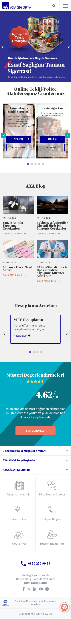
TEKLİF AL (18, 139)
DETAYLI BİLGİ (18, 147)
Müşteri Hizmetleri (52, 543)
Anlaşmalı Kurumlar (19, 494)
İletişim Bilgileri (52, 519)
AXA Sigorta (16, 5)
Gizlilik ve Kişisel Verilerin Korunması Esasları (35, 602)
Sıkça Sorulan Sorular (52, 494)
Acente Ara (19, 519)
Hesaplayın (20, 335)
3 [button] (35, 164)
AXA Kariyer (19, 543)
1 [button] (28, 164)
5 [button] (43, 164)
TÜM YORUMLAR (36, 431)
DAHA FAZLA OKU (12, 233)
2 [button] (32, 164)
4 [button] (39, 164)
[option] (35, 46)
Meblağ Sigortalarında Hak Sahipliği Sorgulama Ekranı (35, 577)
